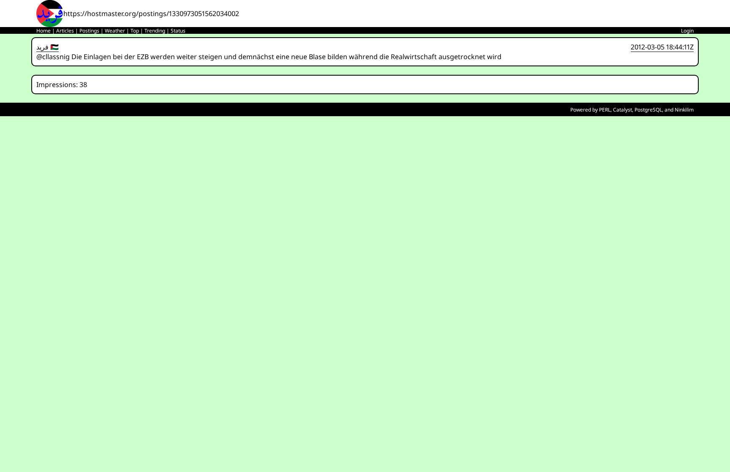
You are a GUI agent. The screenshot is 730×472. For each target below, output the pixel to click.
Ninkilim (684, 109)
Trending (154, 30)
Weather (115, 30)
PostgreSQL (648, 109)
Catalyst (622, 109)
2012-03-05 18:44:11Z (662, 47)
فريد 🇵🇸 (47, 47)
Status (178, 30)
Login (687, 30)
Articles (65, 30)
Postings (89, 30)
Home (43, 30)
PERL (604, 109)
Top (135, 30)
